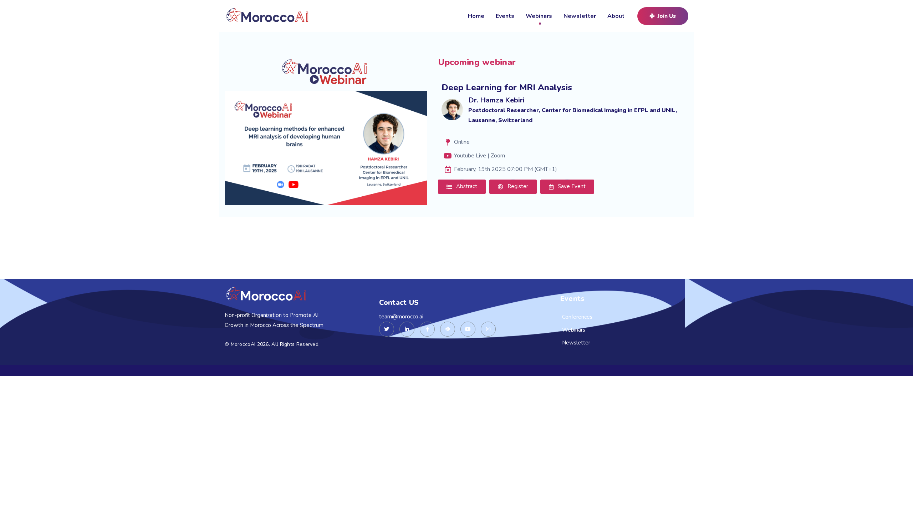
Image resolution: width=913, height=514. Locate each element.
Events (505, 16)
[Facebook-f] (427, 329)
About (615, 16)
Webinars (539, 16)
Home (476, 16)
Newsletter (579, 16)
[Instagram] (488, 329)
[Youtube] (467, 329)
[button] (662, 16)
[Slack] (447, 329)
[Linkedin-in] (406, 329)
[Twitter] (386, 329)
